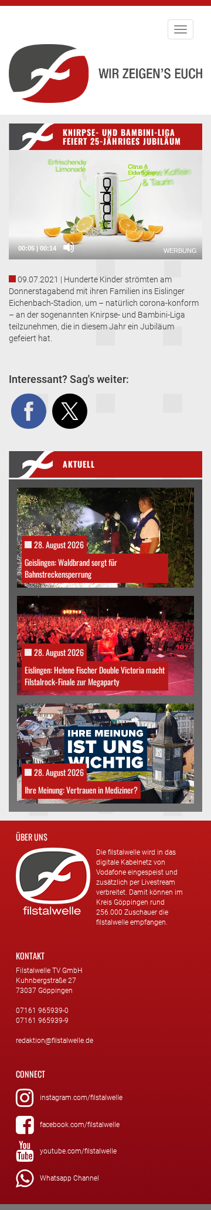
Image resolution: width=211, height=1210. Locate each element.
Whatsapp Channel (69, 1178)
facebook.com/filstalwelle (80, 1125)
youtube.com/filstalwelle (78, 1151)
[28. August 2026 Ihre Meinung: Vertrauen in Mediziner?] (105, 753)
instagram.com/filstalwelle (81, 1098)
